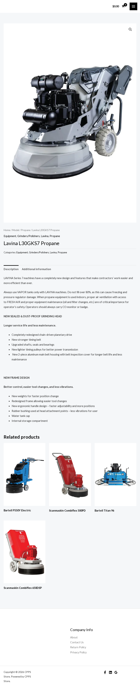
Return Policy (78, 647)
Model (15, 230)
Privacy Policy (78, 652)
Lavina (44, 236)
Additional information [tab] (36, 269)
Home (7, 230)
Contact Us (77, 642)
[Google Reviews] (116, 672)
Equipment (10, 236)
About (74, 637)
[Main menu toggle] (133, 6)
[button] (130, 29)
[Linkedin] (110, 672)
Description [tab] (11, 269)
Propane (25, 230)
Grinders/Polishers (28, 236)
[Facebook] (105, 672)
